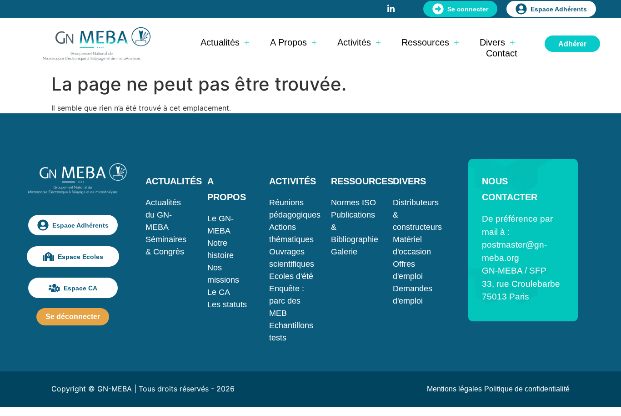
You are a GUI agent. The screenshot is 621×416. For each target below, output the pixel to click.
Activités (354, 42)
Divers (492, 42)
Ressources (425, 42)
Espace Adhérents (559, 9)
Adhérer (572, 44)
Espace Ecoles (80, 256)
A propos (288, 42)
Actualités (220, 42)
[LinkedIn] (391, 8)
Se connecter (467, 9)
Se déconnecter (72, 316)
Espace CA (80, 288)
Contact (501, 53)
